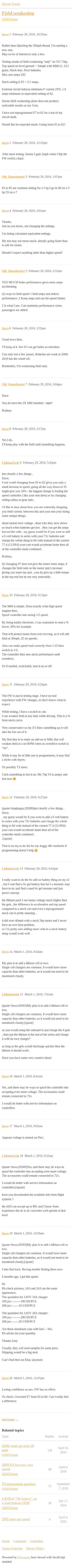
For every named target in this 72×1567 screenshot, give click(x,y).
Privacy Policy (35, 1548)
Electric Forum (11, 4)
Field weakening (18, 13)
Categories (19, 1541)
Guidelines (36, 1541)
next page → (10, 1419)
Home (6, 1541)
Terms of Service (12, 1548)
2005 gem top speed (16, 1519)
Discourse (23, 1557)
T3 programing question (19, 1484)
